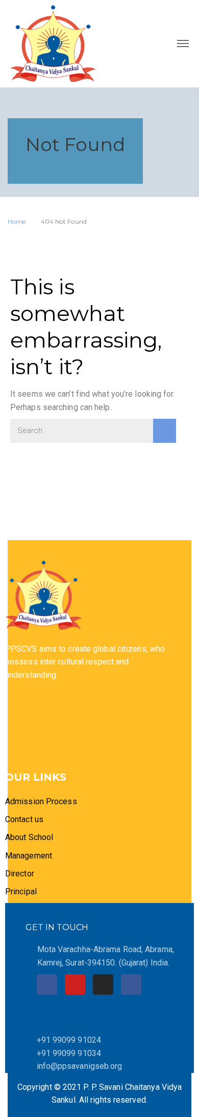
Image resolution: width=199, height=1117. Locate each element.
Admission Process (41, 801)
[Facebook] (47, 984)
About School (29, 837)
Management (28, 856)
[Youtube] (75, 984)
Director (20, 873)
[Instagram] (103, 984)
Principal (21, 891)
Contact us (24, 819)
